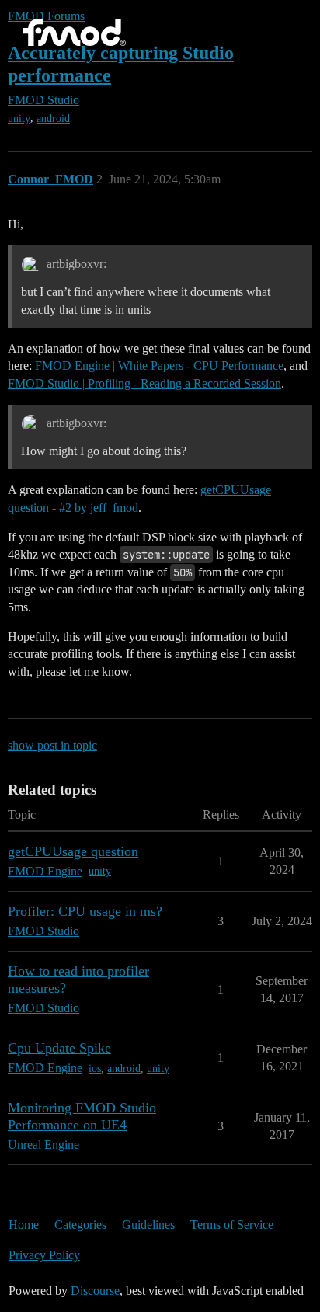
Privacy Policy (44, 1255)
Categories (80, 1224)
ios (95, 1068)
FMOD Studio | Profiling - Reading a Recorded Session (144, 383)
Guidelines (148, 1224)
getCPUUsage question (73, 851)
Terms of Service (231, 1224)
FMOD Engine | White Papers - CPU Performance (159, 365)
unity (19, 118)
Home (24, 1224)
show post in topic (52, 745)
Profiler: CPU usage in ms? (85, 911)
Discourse (95, 1290)
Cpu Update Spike (59, 1048)
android (53, 118)
